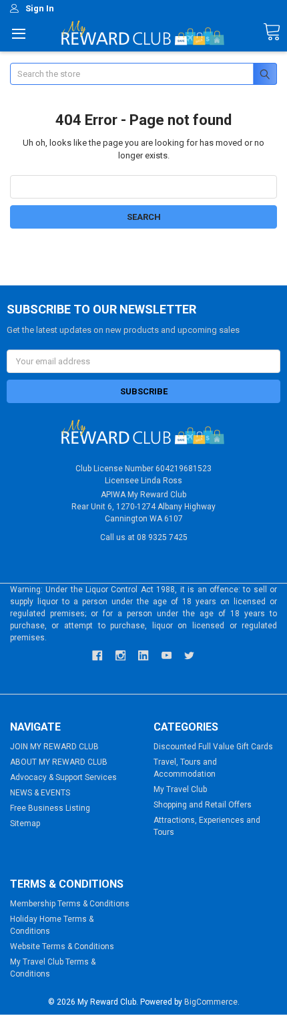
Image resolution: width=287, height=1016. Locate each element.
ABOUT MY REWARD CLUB (58, 762)
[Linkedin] (143, 655)
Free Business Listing (50, 808)
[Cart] (271, 32)
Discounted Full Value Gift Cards (213, 746)
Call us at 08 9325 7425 (144, 537)
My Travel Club (180, 789)
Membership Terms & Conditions (69, 903)
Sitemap (25, 823)
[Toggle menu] (18, 33)
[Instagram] (120, 655)
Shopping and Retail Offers (203, 804)
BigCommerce (211, 1002)
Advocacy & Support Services (63, 777)
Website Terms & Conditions (62, 946)
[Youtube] (166, 655)
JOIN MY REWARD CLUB (54, 746)
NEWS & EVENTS (40, 792)
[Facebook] (97, 655)
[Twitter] (189, 655)
